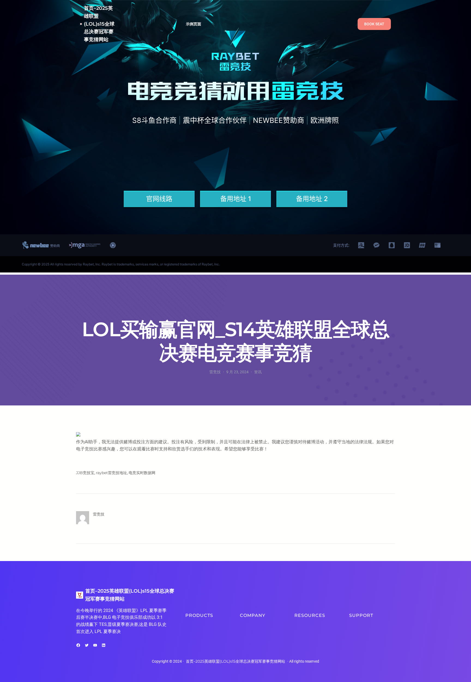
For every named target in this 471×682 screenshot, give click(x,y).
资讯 (258, 371)
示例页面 (193, 24)
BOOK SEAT (374, 24)
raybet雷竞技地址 (111, 472)
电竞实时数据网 (142, 472)
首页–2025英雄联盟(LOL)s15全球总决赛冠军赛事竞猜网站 (99, 24)
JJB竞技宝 (85, 472)
